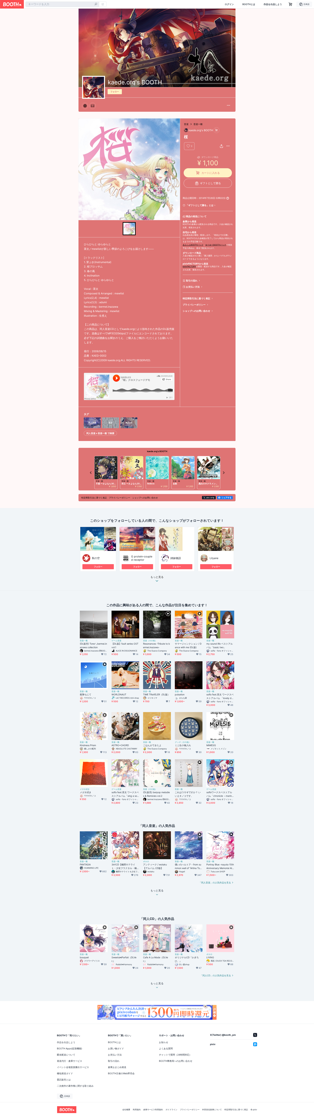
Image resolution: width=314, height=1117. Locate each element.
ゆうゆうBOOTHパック (215, 245)
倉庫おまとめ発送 (117, 1067)
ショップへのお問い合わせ (196, 310)
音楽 (186, 124)
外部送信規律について (212, 1110)
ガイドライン (171, 1110)
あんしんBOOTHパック (193, 245)
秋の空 (96, 558)
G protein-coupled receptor (141, 558)
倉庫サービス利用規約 (153, 1110)
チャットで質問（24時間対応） (175, 1054)
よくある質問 (166, 1048)
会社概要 (126, 1110)
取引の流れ (191, 280)
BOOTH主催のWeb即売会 (121, 1073)
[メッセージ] (92, 106)
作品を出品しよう (273, 4)
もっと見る (157, 577)
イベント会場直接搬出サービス (73, 1067)
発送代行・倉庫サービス (69, 1061)
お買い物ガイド (116, 1048)
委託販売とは (64, 1079)
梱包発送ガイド (65, 1073)
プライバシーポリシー (194, 304)
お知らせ (163, 1042)
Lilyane (214, 558)
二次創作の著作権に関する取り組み (75, 1085)
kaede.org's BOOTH (157, 451)
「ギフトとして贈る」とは (199, 205)
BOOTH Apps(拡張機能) (69, 1048)
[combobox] (62, 4)
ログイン (229, 4)
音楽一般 (198, 124)
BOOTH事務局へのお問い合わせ (175, 1061)
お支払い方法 (193, 286)
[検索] (96, 4)
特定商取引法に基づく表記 (196, 298)
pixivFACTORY (189, 266)
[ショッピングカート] (290, 4)
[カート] (216, 130)
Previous (91, 472)
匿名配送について (66, 1054)
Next (223, 472)
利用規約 (137, 1110)
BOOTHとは (248, 4)
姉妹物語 (175, 558)
